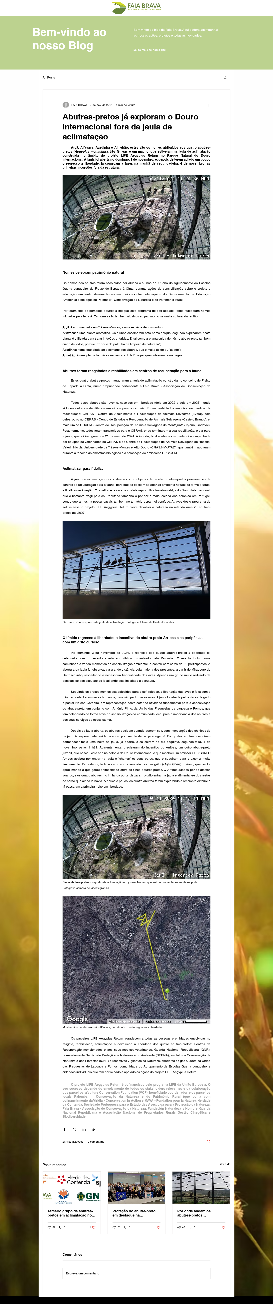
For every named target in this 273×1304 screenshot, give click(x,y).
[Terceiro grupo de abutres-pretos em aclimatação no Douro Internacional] (72, 1188)
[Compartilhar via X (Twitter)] (74, 1129)
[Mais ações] (208, 104)
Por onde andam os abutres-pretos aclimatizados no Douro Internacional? (197, 1213)
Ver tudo (225, 1164)
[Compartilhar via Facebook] (64, 1129)
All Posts (49, 77)
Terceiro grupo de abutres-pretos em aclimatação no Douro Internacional (70, 1213)
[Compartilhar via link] (94, 1129)
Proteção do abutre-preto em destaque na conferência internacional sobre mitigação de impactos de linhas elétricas (136, 1213)
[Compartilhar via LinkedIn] (84, 1129)
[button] (225, 77)
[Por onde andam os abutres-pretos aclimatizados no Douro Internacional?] (201, 1188)
